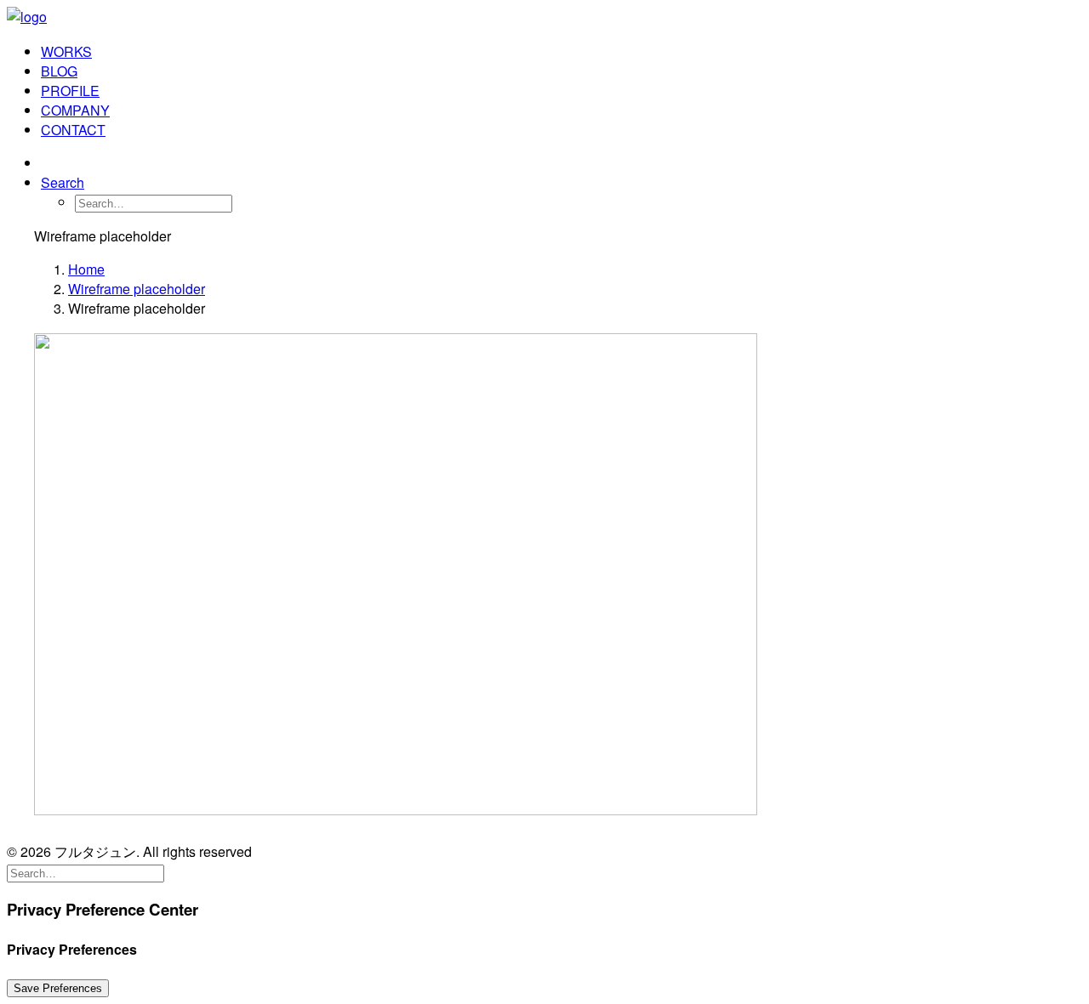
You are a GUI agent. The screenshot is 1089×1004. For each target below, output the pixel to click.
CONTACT (73, 129)
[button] (62, 182)
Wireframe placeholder (136, 288)
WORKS (66, 51)
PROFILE (70, 90)
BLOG (59, 71)
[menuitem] (561, 51)
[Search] (85, 872)
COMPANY (75, 110)
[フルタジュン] (544, 17)
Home (86, 269)
